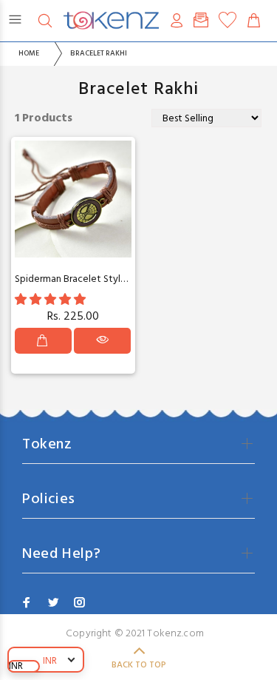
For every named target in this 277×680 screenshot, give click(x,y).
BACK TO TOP (139, 665)
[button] (52, 300)
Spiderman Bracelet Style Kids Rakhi (93, 279)
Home (28, 53)
